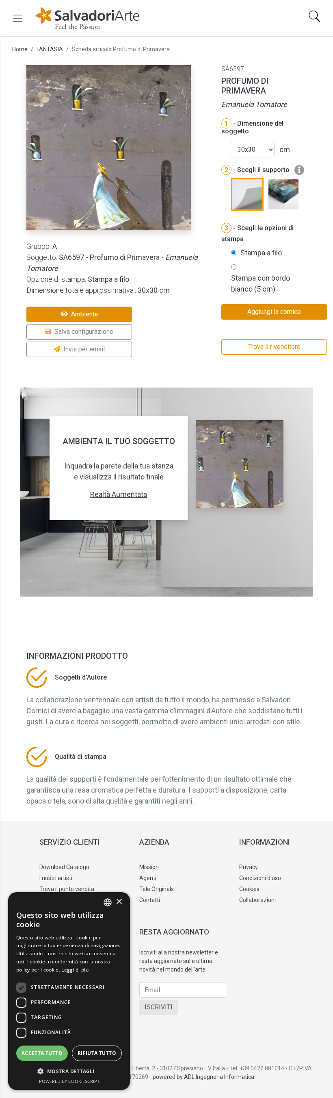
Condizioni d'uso (260, 878)
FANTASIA (50, 49)
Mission (149, 867)
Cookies (249, 889)
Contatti (149, 900)
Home (20, 49)
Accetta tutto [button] (42, 1053)
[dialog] (69, 991)
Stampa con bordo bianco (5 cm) (260, 283)
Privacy (248, 867)
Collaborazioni (257, 900)
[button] (69, 1071)
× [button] (119, 902)
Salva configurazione (83, 332)
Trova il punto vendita (66, 889)
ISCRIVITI (159, 1007)
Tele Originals (156, 889)
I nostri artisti (55, 878)
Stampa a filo (261, 252)
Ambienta (84, 314)
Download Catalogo (64, 867)
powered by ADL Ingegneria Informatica (203, 1077)
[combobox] (108, 902)
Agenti (147, 878)
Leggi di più (75, 969)
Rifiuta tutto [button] (97, 1053)
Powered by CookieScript (69, 1081)
